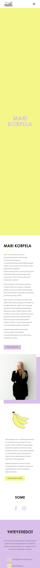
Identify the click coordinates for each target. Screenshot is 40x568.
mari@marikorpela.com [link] (22, 559)
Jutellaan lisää (15, 478)
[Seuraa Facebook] (16, 508)
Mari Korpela (17, 566)
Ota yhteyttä (12, 347)
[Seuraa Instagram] (24, 508)
